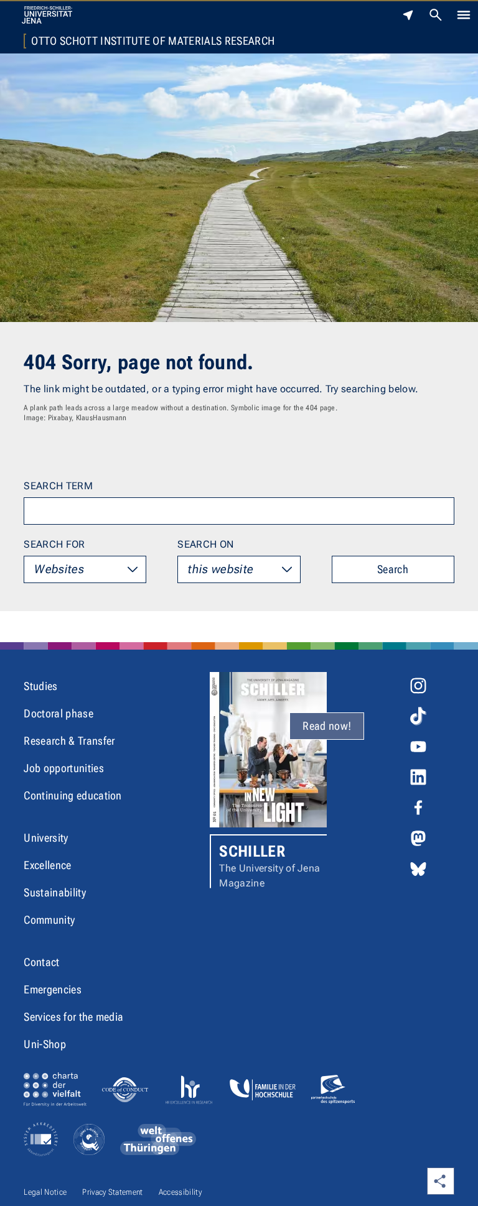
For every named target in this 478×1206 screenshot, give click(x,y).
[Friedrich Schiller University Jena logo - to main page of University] (47, 15)
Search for (54, 544)
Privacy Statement (112, 1192)
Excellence (47, 865)
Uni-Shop (45, 1044)
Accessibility (180, 1192)
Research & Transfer (69, 740)
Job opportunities (63, 768)
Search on (205, 544)
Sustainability (54, 892)
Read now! (326, 725)
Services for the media (73, 1016)
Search (392, 569)
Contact (41, 962)
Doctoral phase (58, 713)
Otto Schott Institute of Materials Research (152, 41)
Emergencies (53, 989)
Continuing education (72, 795)
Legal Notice (45, 1192)
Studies (40, 686)
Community (49, 919)
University (46, 837)
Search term (58, 486)
